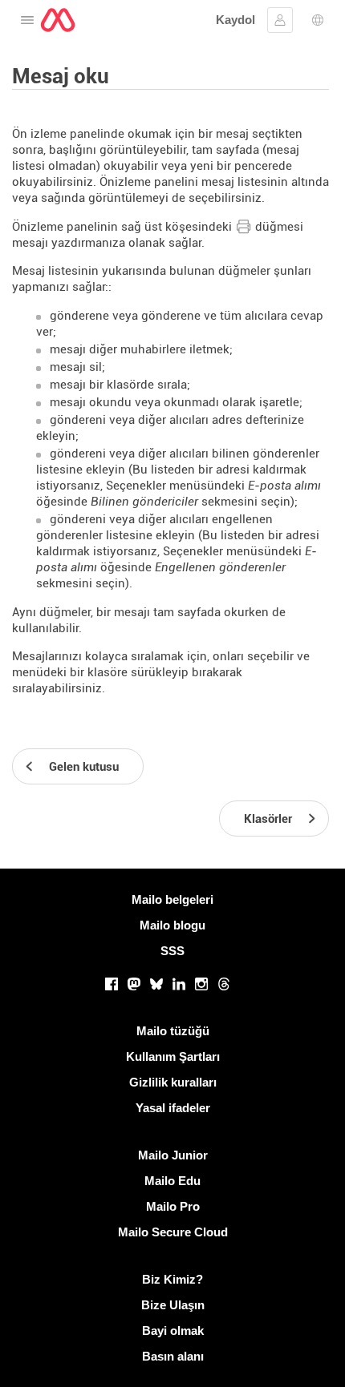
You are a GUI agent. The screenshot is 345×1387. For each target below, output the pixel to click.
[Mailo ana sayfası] (57, 20)
